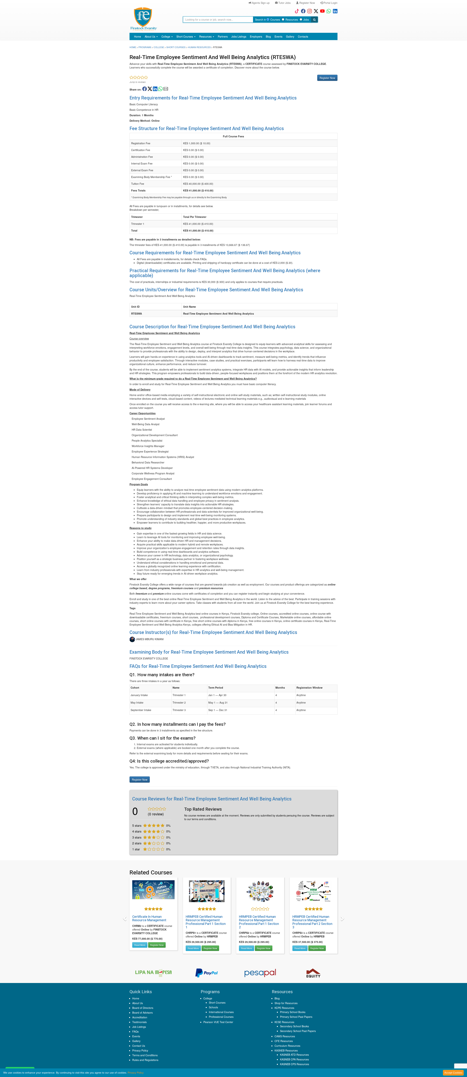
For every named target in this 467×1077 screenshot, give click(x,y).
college (159, 47)
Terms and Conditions (145, 1055)
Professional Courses (221, 1017)
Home (137, 36)
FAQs (135, 1031)
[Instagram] (309, 10)
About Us (150, 36)
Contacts (303, 36)
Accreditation (139, 1017)
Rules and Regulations (145, 1060)
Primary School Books (292, 1012)
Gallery (290, 36)
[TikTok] (296, 10)
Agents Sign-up (260, 3)
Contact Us (138, 1045)
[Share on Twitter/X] (150, 88)
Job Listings (139, 1027)
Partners (223, 36)
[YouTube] (321, 10)
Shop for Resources (286, 1003)
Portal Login (330, 3)
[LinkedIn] (334, 10)
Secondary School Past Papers (298, 1031)
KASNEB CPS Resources (294, 1064)
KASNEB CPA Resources (294, 1059)
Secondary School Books (294, 1026)
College (166, 36)
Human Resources (199, 47)
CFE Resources (284, 1041)
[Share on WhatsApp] (160, 88)
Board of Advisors (142, 1012)
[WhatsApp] (328, 10)
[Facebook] (302, 10)
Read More (139, 948)
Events (278, 36)
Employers (256, 36)
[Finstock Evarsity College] (143, 19)
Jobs (306, 19)
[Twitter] (315, 10)
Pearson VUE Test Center (218, 1022)
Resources (291, 19)
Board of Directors (142, 1008)
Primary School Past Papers (296, 1017)
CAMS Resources (285, 1036)
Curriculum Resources (287, 1045)
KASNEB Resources (286, 1050)
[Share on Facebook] (144, 88)
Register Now (307, 3)
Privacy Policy (140, 1050)
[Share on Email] (165, 88)
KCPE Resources (284, 1008)
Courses (275, 19)
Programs (144, 47)
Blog (268, 36)
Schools (213, 1007)
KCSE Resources (284, 1022)
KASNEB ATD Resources (294, 1054)
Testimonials (139, 1022)
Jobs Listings (238, 36)
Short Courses (185, 36)
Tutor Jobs (284, 3)
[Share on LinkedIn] (155, 88)
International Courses (221, 1012)
